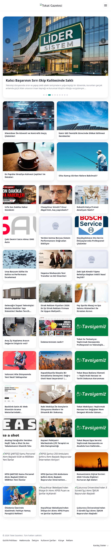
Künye (61, 540)
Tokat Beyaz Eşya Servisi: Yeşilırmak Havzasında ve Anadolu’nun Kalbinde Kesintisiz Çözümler (90, 443)
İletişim (35, 540)
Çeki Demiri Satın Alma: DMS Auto (19, 240)
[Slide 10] (67, 95)
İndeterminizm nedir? (52, 342)
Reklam (69, 540)
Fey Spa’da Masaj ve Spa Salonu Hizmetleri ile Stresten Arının (89, 308)
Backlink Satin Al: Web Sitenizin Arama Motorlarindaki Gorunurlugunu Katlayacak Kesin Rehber (19, 409)
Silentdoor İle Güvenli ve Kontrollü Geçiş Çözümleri (25, 134)
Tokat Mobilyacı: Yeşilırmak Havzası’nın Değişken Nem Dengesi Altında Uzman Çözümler (91, 409)
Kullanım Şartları (48, 540)
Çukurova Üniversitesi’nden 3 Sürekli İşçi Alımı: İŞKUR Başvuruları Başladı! (91, 510)
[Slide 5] (55, 95)
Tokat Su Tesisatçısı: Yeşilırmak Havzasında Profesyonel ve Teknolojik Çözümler (90, 342)
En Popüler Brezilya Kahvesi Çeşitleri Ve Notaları (25, 175)
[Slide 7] (60, 95)
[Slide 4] (52, 95)
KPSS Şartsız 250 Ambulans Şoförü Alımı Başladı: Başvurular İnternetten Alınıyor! (54, 477)
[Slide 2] (46, 95)
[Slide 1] (44, 95)
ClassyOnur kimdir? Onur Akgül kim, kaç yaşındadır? (54, 208)
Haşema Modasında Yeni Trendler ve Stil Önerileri (53, 274)
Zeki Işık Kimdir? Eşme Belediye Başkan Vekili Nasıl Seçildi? (91, 274)
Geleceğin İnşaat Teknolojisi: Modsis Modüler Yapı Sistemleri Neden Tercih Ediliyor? (19, 308)
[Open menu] (105, 5)
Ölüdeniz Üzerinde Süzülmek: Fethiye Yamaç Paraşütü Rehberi (18, 510)
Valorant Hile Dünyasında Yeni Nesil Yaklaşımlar (18, 375)
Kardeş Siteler (99, 545)
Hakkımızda (24, 540)
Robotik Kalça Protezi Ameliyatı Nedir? (88, 208)
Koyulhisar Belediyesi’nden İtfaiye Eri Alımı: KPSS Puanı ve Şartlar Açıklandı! (55, 510)
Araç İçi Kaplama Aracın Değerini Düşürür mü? (17, 342)
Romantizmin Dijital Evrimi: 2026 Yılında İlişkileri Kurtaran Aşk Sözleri (91, 477)
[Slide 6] (57, 95)
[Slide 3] (49, 95)
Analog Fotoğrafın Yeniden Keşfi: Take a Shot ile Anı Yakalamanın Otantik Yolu (18, 443)
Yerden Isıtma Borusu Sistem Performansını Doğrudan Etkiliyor (55, 240)
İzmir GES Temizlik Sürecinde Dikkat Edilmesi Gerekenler (82, 134)
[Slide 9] (64, 95)
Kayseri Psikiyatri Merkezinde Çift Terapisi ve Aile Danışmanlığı (55, 443)
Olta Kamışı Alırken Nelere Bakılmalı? (78, 175)
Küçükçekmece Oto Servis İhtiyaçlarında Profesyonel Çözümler (90, 240)
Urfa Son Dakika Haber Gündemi (16, 208)
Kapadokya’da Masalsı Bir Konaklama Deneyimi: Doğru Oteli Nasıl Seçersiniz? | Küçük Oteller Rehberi (55, 375)
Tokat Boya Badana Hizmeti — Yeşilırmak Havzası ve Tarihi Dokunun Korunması (91, 375)
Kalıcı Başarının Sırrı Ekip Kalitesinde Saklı (39, 80)
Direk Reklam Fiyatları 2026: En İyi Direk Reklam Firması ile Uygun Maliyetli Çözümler (55, 308)
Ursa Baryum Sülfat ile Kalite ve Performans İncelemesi (16, 274)
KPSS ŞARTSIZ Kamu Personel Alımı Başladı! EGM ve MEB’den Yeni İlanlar (19, 477)
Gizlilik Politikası (10, 540)
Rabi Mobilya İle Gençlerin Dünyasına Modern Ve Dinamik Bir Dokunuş (54, 409)
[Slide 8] (62, 95)
